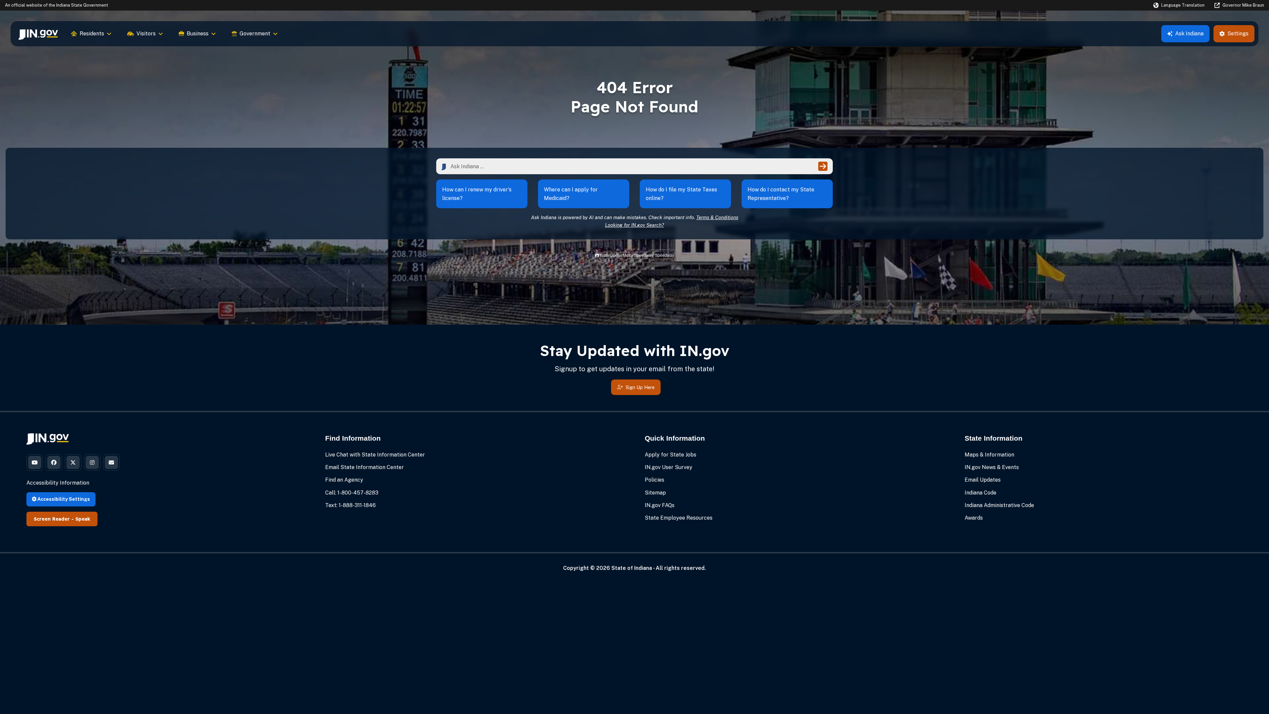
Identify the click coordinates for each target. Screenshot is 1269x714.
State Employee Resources (678, 518)
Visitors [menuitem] (146, 33)
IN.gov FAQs (659, 505)
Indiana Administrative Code (999, 505)
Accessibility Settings (63, 499)
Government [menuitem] (255, 33)
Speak (82, 519)
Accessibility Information (57, 483)
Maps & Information (989, 455)
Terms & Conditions (717, 217)
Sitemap (655, 493)
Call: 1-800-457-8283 (351, 493)
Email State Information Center (364, 467)
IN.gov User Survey (668, 467)
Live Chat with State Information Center (375, 455)
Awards (974, 518)
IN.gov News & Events (992, 467)
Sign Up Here (640, 387)
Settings (1238, 33)
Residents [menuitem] (92, 33)
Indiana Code (980, 493)
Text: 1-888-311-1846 (350, 505)
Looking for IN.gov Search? (634, 225)
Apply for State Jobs (670, 455)
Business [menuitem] (198, 33)
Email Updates (983, 480)
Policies (654, 480)
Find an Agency (344, 480)
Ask (1189, 33)
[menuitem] (38, 34)
